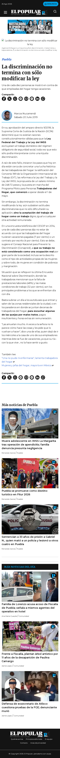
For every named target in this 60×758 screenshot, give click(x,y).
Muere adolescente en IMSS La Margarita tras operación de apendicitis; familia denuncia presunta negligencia (29, 444)
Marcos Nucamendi (25, 113)
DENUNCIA (52, 4)
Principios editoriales (34, 739)
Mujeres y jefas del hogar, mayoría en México (26, 365)
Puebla (6, 59)
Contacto (24, 743)
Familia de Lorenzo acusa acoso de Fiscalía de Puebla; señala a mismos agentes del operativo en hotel (30, 608)
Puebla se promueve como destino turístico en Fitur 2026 (24, 492)
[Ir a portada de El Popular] (29, 12)
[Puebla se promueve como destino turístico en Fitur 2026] (30, 473)
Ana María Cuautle (9, 616)
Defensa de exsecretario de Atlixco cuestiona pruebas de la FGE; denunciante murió (29, 707)
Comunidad (24, 616)
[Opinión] (30, 26)
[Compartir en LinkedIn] (37, 98)
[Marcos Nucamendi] (7, 115)
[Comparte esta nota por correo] (26, 98)
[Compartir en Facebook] (4, 98)
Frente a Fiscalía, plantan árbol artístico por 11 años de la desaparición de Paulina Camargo (30, 657)
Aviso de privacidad (38, 743)
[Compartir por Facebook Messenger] (32, 98)
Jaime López (7, 666)
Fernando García (8, 453)
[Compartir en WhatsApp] (15, 98)
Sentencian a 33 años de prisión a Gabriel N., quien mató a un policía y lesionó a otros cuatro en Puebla (30, 540)
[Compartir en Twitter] (9, 98)
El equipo (48, 739)
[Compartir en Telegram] (20, 98)
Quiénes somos (17, 739)
